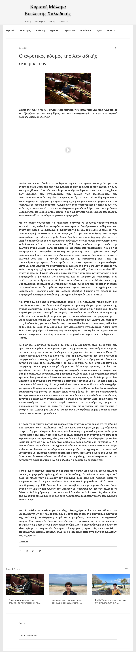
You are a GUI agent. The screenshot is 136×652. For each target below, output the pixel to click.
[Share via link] (39, 551)
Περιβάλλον (69, 30)
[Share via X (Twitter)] (26, 551)
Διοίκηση (40, 30)
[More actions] (115, 48)
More (109, 30)
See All (127, 569)
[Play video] (68, 150)
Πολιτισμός (25, 30)
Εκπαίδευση (85, 30)
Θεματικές (10, 30)
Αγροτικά (54, 30)
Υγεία (99, 30)
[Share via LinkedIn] (33, 551)
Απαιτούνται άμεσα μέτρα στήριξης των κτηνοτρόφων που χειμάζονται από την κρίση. (24, 601)
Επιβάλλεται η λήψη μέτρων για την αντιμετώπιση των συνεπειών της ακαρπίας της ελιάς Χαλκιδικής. (110, 601)
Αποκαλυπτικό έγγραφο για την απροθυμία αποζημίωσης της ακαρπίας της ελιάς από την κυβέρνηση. (67, 601)
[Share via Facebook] (20, 551)
